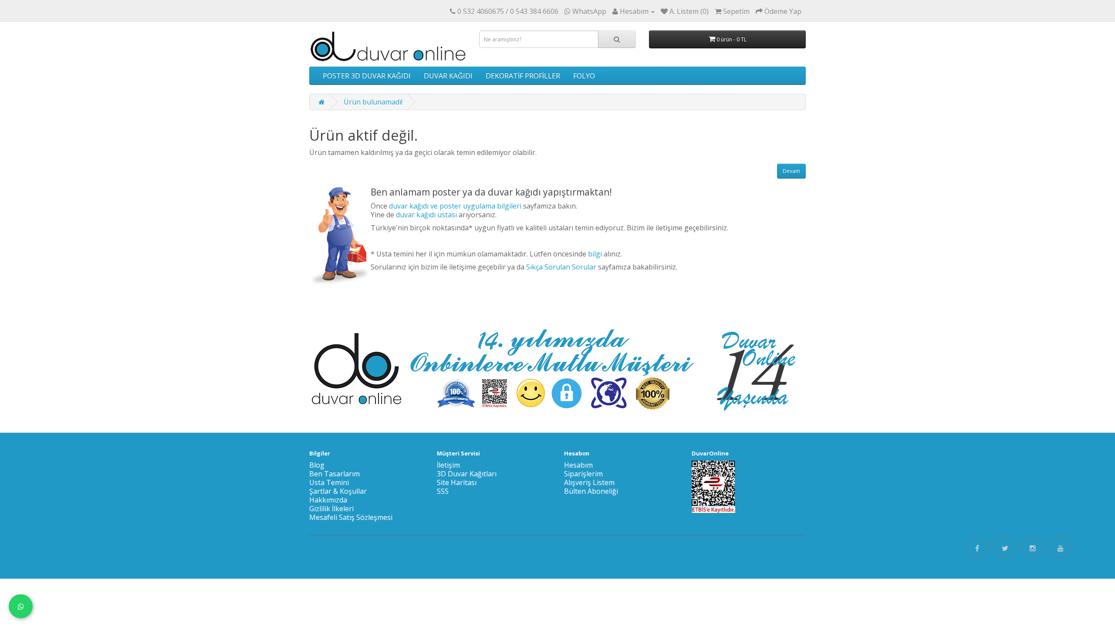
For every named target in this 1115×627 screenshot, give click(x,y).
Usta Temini (329, 482)
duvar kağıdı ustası (426, 214)
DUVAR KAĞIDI (448, 76)
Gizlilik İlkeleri (331, 508)
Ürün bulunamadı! (373, 102)
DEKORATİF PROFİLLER (523, 76)
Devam (791, 171)
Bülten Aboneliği (591, 491)
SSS (443, 491)
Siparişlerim (583, 474)
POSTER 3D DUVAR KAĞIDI (367, 76)
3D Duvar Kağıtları (467, 474)
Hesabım (578, 465)
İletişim (448, 465)
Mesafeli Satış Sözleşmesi (350, 517)
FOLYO (584, 76)
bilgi (595, 254)
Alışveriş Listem (589, 482)
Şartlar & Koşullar (338, 491)
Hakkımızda (328, 500)
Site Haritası (456, 482)
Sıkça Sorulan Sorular (561, 267)
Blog (316, 465)
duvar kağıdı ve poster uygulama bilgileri (455, 206)
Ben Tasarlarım (334, 474)
